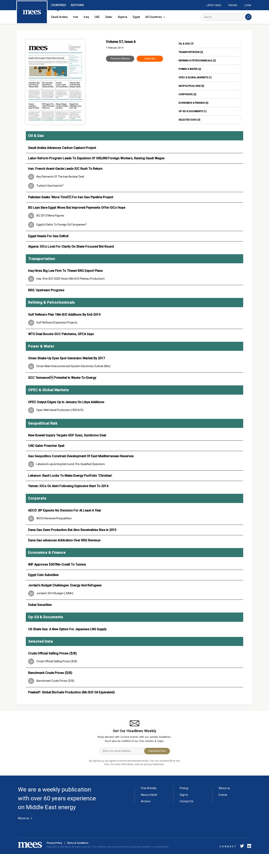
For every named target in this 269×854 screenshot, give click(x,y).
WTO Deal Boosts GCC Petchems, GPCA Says (61, 334)
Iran (75, 16)
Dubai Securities (40, 605)
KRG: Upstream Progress (46, 290)
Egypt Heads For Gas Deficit (48, 236)
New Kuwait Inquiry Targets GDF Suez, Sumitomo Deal (67, 435)
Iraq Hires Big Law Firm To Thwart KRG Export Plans (65, 271)
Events (223, 794)
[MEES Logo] (31, 12)
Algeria (122, 16)
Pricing (232, 5)
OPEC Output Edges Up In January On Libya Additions (66, 402)
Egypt (136, 16)
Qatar (108, 16)
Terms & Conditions (77, 843)
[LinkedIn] (248, 846)
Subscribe (150, 58)
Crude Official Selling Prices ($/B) (52, 653)
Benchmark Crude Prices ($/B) (50, 673)
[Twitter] (242, 846)
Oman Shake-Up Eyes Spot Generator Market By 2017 (66, 358)
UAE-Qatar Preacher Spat (46, 446)
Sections (77, 5)
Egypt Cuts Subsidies (43, 575)
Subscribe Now (157, 750)
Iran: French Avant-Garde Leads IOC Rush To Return (65, 168)
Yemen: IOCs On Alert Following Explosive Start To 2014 (68, 486)
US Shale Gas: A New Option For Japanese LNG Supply (67, 629)
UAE (97, 16)
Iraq (86, 16)
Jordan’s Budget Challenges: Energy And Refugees (65, 585)
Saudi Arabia (59, 16)
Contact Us (186, 801)
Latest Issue (213, 5)
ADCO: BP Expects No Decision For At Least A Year (64, 510)
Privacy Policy (54, 843)
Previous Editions (120, 58)
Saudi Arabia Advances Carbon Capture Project (62, 148)
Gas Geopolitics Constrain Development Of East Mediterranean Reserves (81, 456)
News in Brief (149, 794)
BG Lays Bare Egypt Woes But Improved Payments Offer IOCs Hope (76, 207)
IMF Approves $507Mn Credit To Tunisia (57, 564)
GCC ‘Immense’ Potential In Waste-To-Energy (62, 378)
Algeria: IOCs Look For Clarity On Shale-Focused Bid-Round (71, 246)
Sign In (184, 794)
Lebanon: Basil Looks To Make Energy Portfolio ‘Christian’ (70, 475)
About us (224, 788)
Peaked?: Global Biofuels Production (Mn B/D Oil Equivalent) (71, 692)
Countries (58, 5)
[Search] (248, 17)
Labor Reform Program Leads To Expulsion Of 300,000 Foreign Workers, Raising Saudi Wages (96, 158)
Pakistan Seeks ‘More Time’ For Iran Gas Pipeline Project (70, 197)
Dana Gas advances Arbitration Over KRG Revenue (64, 540)
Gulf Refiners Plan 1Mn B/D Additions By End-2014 (64, 314)
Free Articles (149, 788)
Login (247, 5)
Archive (145, 801)
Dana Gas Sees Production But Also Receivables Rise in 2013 (72, 530)
